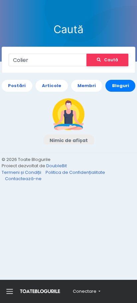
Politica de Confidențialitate (75, 172)
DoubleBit (56, 166)
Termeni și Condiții (22, 172)
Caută (111, 60)
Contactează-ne (23, 179)
